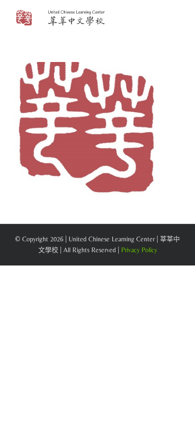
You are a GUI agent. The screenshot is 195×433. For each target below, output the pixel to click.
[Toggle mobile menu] (177, 19)
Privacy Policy (139, 250)
